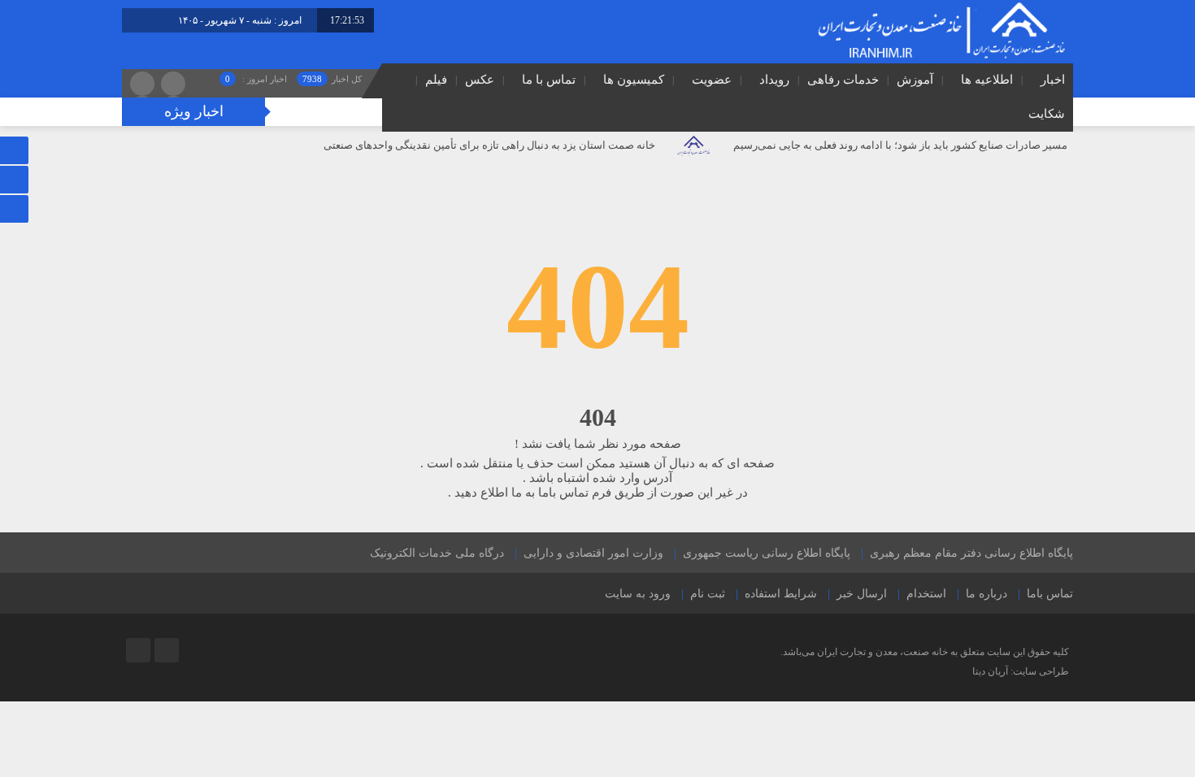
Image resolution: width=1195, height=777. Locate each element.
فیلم (436, 79)
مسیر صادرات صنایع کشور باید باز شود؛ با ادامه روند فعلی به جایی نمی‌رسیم (900, 145)
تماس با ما (549, 79)
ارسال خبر (861, 594)
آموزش (915, 79)
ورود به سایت (638, 594)
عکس (479, 79)
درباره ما (986, 594)
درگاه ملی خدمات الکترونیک (437, 553)
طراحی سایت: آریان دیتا (1020, 671)
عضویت (712, 79)
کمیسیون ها (633, 79)
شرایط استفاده (781, 594)
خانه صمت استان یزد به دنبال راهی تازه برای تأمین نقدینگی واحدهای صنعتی (489, 145)
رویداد (774, 79)
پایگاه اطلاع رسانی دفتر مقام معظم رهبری (971, 553)
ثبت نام (707, 594)
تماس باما (1050, 594)
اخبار (1053, 79)
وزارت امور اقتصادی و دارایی (593, 553)
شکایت (1046, 113)
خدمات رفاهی (843, 79)
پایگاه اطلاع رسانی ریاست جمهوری (766, 553)
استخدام (926, 594)
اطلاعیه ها (987, 79)
